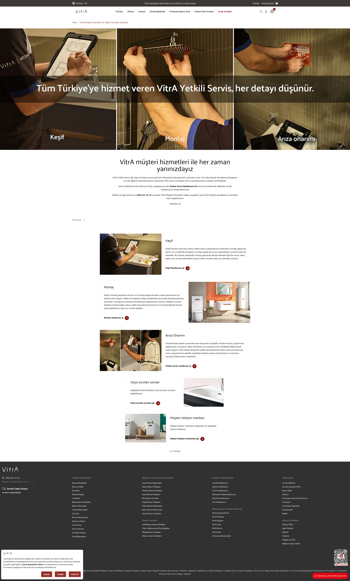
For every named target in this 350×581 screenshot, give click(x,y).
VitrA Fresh (216, 524)
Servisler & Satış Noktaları (11, 492)
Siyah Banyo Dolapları (151, 494)
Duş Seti (75, 513)
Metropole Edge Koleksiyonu (224, 494)
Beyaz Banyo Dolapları (151, 486)
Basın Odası (287, 490)
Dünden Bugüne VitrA (291, 486)
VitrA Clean (216, 532)
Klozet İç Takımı (78, 521)
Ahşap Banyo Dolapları (151, 532)
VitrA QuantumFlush (220, 513)
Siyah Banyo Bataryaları (152, 483)
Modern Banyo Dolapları (152, 490)
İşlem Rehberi (287, 528)
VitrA (74, 22)
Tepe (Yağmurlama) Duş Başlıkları (156, 528)
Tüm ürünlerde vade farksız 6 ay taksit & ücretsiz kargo (170, 3)
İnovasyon (286, 502)
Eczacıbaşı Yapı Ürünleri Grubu (294, 498)
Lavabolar (76, 498)
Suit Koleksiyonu (219, 502)
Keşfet (284, 513)
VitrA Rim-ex (217, 528)
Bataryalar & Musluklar (81, 502)
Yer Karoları (77, 525)
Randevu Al (175, 204)
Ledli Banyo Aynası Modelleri (153, 524)
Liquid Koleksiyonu (220, 483)
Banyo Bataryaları (79, 506)
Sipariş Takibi (287, 524)
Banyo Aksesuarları (80, 517)
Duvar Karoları (78, 528)
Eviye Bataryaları (79, 536)
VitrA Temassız (218, 516)
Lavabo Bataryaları (80, 509)
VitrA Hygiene (217, 520)
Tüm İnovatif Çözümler (221, 536)
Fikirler (130, 11)
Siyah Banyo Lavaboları (151, 513)
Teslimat (285, 536)
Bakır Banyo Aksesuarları (152, 509)
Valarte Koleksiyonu (220, 486)
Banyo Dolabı (77, 486)
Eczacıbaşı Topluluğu (291, 506)
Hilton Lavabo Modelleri (151, 536)
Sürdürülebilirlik (157, 11)
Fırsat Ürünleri (225, 11)
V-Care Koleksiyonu (220, 490)
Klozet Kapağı (78, 494)
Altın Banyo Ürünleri (150, 498)
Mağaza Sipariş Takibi (291, 543)
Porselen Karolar (79, 532)
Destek (256, 3)
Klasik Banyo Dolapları (151, 502)
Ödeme (285, 532)
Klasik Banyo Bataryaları (152, 506)
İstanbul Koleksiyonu (220, 498)
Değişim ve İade (288, 539)
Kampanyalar (287, 509)
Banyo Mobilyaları (79, 483)
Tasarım (285, 494)
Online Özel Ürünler (204, 11)
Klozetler (76, 490)
